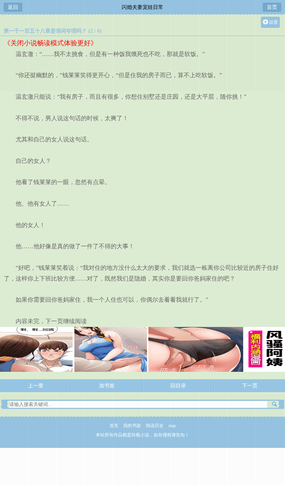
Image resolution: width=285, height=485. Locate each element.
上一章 (35, 386)
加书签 (107, 386)
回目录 (178, 386)
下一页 (250, 386)
